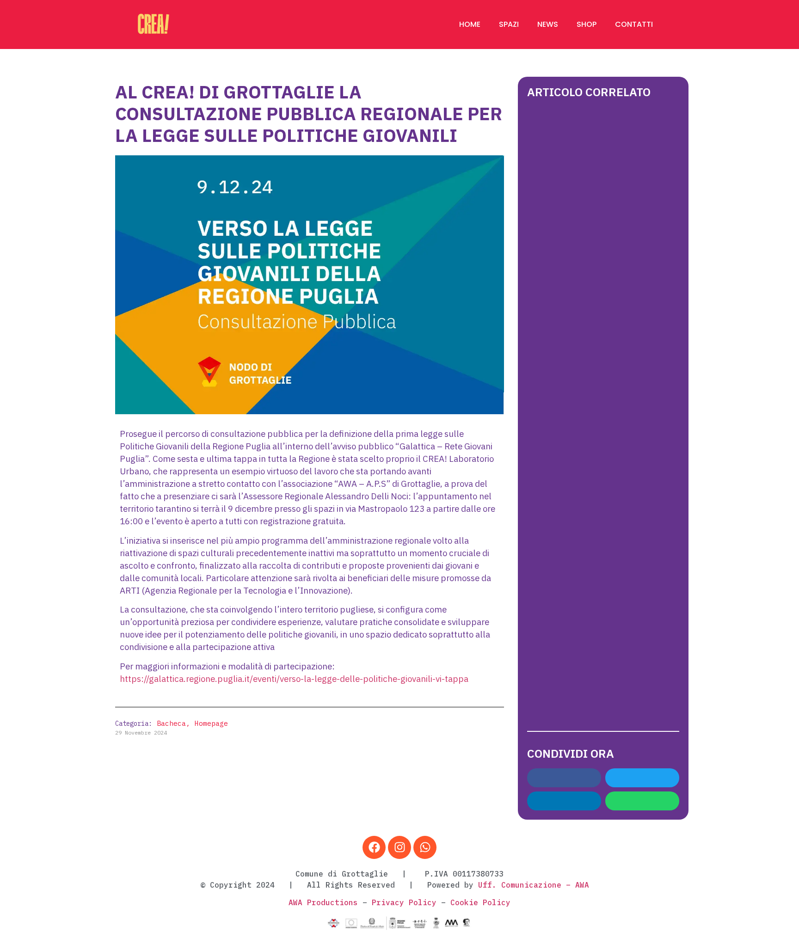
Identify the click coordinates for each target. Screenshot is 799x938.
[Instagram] (399, 847)
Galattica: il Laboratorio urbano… (597, 423)
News (547, 24)
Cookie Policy (480, 902)
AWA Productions (323, 902)
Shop (586, 24)
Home (469, 24)
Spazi (509, 24)
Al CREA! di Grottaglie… (597, 636)
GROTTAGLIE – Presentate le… (575, 214)
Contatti (634, 24)
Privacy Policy (404, 902)
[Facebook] (374, 847)
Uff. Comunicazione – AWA (533, 884)
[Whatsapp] (424, 847)
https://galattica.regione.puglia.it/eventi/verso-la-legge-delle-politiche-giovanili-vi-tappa (294, 679)
